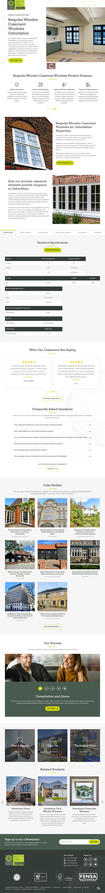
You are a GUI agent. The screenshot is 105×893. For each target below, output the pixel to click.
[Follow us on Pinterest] (91, 864)
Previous (3, 802)
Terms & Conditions (45, 887)
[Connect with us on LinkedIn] (86, 860)
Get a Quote (89, 3)
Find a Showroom (71, 863)
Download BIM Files (52, 250)
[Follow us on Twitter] (91, 860)
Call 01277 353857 (75, 3)
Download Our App (72, 865)
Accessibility (16, 889)
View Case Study (63, 163)
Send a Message (71, 860)
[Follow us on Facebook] (95, 860)
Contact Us (51, 469)
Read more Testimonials (51, 398)
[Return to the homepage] (16, 5)
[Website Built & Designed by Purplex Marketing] (98, 888)
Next (102, 802)
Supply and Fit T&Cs (39, 889)
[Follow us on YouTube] (95, 864)
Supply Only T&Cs (27, 889)
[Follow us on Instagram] (86, 864)
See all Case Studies (51, 626)
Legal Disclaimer (67, 887)
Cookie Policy (56, 887)
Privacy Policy (77, 887)
